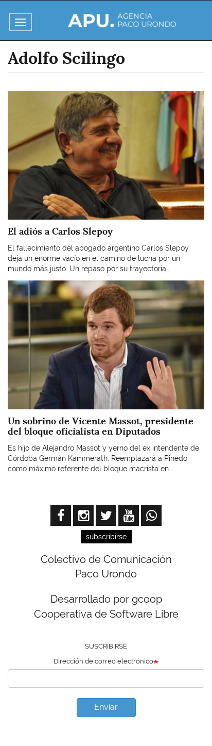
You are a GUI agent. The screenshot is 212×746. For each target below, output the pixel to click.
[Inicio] (122, 20)
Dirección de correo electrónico (103, 661)
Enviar (106, 707)
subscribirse (106, 537)
